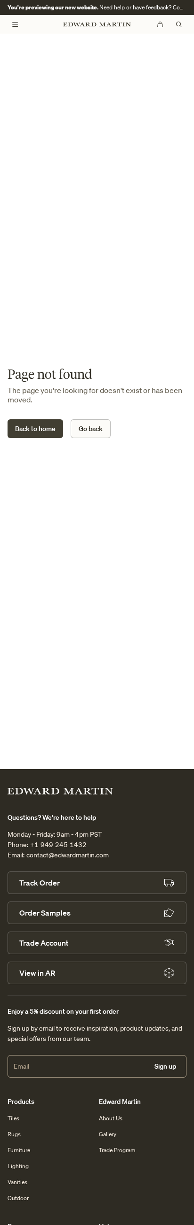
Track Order (39, 882)
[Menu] (15, 24)
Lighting (18, 1166)
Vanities (17, 1182)
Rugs (14, 1134)
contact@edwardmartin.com (67, 855)
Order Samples (45, 912)
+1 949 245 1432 (58, 844)
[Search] (178, 24)
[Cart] (160, 24)
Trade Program (117, 1150)
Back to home (35, 428)
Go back (91, 428)
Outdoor (18, 1198)
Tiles (13, 1118)
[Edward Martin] (97, 25)
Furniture (19, 1150)
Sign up (165, 1066)
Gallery (107, 1134)
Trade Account (43, 943)
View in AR (37, 973)
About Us (110, 1118)
